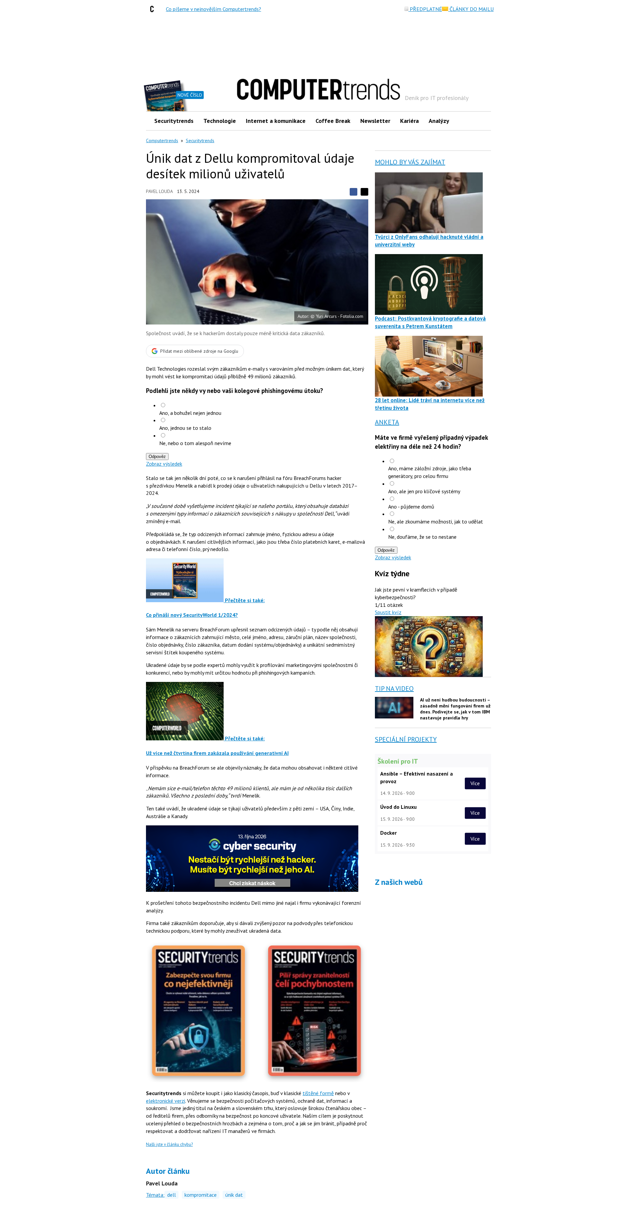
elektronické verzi (165, 1100)
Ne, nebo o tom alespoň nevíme (195, 443)
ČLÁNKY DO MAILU (471, 9)
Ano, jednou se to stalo (185, 427)
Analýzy (439, 121)
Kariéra (409, 121)
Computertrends (162, 140)
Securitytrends (173, 121)
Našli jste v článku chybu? (169, 1144)
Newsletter (375, 121)
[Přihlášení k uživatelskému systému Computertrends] (481, 120)
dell (171, 1194)
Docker (388, 832)
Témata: (155, 1194)
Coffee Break (333, 121)
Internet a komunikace (276, 121)
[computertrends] (153, 9)
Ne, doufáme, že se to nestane (422, 536)
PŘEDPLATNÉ (425, 9)
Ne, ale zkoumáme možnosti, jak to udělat (435, 521)
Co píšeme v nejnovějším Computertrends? (213, 9)
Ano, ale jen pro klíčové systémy (424, 491)
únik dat (234, 1194)
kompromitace (200, 1194)
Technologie (219, 121)
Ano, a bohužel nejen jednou (190, 413)
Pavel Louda (159, 191)
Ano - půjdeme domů (411, 506)
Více (475, 783)
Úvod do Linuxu (398, 806)
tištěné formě (318, 1093)
